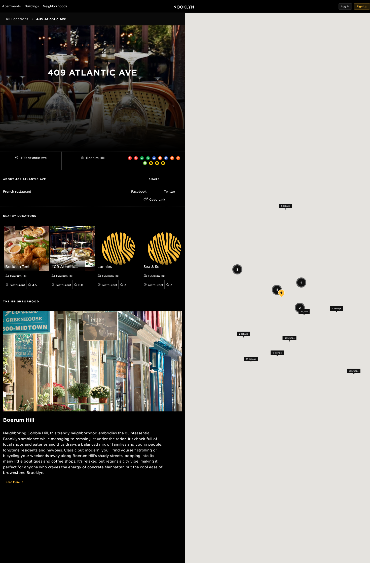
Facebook (138, 191)
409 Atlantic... (64, 267)
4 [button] (301, 282)
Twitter (169, 191)
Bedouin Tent (17, 267)
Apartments (11, 6)
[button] (345, 6)
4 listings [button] (336, 308)
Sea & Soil (152, 267)
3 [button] (237, 269)
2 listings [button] (243, 334)
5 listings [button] (285, 206)
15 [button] (276, 290)
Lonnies (104, 267)
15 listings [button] (251, 359)
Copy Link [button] (156, 199)
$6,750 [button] (303, 311)
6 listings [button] (276, 352)
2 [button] (300, 307)
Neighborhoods (55, 6)
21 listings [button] (289, 338)
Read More (13, 481)
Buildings (32, 6)
